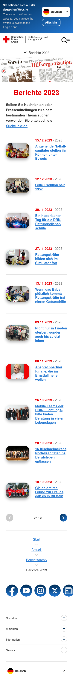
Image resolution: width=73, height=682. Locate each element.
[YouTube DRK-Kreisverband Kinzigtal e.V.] (26, 591)
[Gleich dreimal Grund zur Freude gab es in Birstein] (17, 490)
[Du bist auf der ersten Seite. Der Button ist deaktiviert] (9, 518)
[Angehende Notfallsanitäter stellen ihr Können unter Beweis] (17, 150)
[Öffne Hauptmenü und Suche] (65, 40)
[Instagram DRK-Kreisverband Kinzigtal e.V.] (40, 591)
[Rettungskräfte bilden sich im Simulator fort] (17, 257)
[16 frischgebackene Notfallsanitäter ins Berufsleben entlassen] (17, 453)
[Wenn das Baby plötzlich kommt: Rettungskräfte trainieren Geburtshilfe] (17, 294)
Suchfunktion (17, 125)
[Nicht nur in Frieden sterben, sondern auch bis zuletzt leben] (17, 333)
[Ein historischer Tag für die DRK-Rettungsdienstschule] (17, 220)
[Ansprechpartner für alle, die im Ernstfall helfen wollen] (17, 371)
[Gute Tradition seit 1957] (17, 185)
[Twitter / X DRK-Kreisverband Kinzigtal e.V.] (55, 591)
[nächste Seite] (63, 518)
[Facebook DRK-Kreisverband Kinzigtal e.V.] (12, 591)
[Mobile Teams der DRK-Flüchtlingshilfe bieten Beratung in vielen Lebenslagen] (17, 412)
